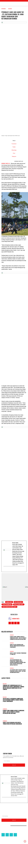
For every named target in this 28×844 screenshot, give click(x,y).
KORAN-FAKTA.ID (5, 163)
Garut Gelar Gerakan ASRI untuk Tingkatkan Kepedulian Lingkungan (17, 646)
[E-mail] (4, 569)
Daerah (10, 8)
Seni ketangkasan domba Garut (9, 607)
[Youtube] (10, 569)
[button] (26, 4)
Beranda (3, 8)
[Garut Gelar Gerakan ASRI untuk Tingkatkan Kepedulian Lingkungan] (5, 645)
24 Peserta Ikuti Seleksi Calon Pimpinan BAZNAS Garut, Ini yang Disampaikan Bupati (18, 671)
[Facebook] (6, 569)
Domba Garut (9, 602)
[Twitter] (8, 569)
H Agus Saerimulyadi (7, 604)
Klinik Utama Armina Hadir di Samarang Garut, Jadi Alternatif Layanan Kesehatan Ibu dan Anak (18, 638)
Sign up (14, 765)
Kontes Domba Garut (18, 604)
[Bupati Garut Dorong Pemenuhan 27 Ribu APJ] (5, 653)
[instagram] (12, 569)
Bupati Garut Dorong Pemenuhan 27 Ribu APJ (18, 653)
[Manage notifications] (25, 841)
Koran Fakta (15, 619)
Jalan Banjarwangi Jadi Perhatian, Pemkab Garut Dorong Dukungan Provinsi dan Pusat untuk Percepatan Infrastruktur (17, 662)
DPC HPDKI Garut (18, 602)
